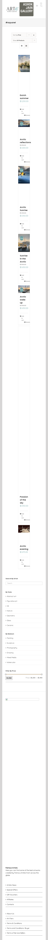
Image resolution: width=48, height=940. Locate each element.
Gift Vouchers (12, 895)
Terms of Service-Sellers (16, 933)
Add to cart (22, 111)
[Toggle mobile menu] (41, 3)
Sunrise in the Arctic (23, 258)
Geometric (11, 616)
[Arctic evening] (24, 533)
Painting (10, 638)
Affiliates (10, 899)
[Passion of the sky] (24, 409)
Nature (9, 611)
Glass (9, 620)
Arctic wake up (23, 299)
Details (27, 115)
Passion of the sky (24, 499)
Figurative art (12, 601)
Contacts (10, 904)
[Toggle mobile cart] (37, 6)
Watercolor (11, 662)
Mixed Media (11, 657)
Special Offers (12, 890)
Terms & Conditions (14, 923)
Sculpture (10, 643)
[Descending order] (34, 35)
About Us (10, 914)
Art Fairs (10, 918)
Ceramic (10, 625)
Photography (12, 648)
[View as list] (26, 46)
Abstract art (11, 596)
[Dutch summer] (24, 73)
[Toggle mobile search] (41, 6)
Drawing (10, 653)
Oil (8, 606)
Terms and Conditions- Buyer (18, 928)
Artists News (11, 885)
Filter (8, 678)
